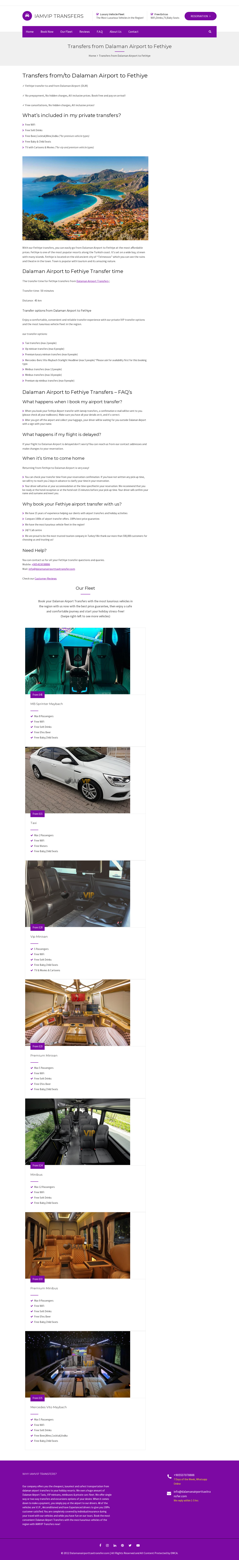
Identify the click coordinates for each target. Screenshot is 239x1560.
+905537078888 (190, 1479)
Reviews (84, 32)
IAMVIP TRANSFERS (58, 16)
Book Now (47, 32)
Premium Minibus (44, 1288)
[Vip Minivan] (77, 926)
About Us (115, 32)
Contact (133, 32)
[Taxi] (77, 812)
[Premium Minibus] (77, 1277)
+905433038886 (41, 564)
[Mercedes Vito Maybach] (77, 1396)
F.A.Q (100, 32)
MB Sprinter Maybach (46, 704)
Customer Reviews (46, 578)
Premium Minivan (44, 1055)
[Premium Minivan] (77, 1045)
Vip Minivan (39, 936)
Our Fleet (66, 32)
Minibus (36, 1174)
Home (30, 32)
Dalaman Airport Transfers (92, 281)
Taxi (33, 823)
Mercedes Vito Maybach (48, 1407)
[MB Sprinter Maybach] (77, 693)
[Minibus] (77, 1164)
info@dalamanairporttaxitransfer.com (52, 569)
